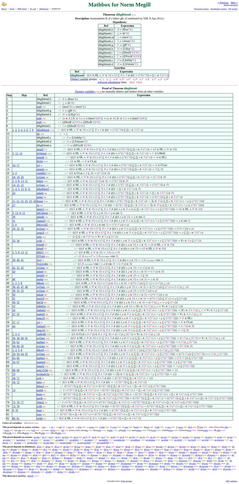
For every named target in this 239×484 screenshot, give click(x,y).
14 (20, 153)
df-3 (190, 458)
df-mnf (102, 458)
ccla (154, 430)
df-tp (176, 449)
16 (13, 165)
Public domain (126, 481)
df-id (47, 452)
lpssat (40, 201)
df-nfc (193, 446)
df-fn (35, 455)
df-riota (94, 455)
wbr (226, 427)
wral (137, 427)
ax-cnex (6, 440)
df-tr (38, 452)
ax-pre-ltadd (65, 442)
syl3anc (41, 286)
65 (26, 354)
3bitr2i (40, 402)
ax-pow (208, 437)
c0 (191, 427)
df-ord (205, 452)
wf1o (53, 430)
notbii (40, 390)
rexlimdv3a (43, 374)
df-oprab (117, 455)
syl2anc (41, 177)
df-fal (98, 446)
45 (18, 286)
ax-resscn (20, 440)
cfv (62, 430)
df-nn (170, 458)
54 (13, 310)
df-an (47, 446)
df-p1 (50, 463)
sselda (40, 279)
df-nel (214, 446)
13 (16, 153)
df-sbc (55, 449)
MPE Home (22, 9)
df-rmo (13, 449)
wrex (147, 427)
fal (38, 133)
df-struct (46, 460)
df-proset (183, 460)
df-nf (118, 446)
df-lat (61, 463)
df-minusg (153, 463)
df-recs (223, 455)
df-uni (196, 449)
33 (22, 228)
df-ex (108, 446)
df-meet (27, 463)
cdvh (26, 433)
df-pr (166, 449)
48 (26, 286)
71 (18, 378)
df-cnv (130, 452)
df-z (13, 460)
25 (30, 201)
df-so (80, 452)
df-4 (200, 458)
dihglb (30, 476)
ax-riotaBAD (103, 442)
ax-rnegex (219, 440)
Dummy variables (85, 91)
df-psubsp (125, 469)
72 (18, 382)
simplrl (40, 169)
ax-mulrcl (103, 440)
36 (18, 240)
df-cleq (171, 446)
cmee (138, 430)
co (87, 430)
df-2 (180, 458)
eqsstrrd (41, 362)
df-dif (76, 449)
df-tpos (173, 455)
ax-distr (164, 440)
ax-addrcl (74, 440)
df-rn (161, 452)
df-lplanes (84, 469)
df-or (57, 446)
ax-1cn (34, 440)
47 (22, 286)
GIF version (233, 9)
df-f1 (53, 455)
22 (22, 185)
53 (13, 306)
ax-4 (75, 437)
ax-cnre (17, 442)
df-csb (66, 449)
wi (52, 427)
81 (18, 418)
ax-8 (113, 437)
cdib (43, 433)
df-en (44, 458)
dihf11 (40, 252)
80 (13, 418)
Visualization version (218, 9)
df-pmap (140, 469)
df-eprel (58, 452)
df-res (171, 452)
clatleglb (41, 334)
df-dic (60, 472)
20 (22, 177)
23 (26, 201)
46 (13, 279)
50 (13, 294)
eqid (39, 106)
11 (26, 181)
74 (13, 390)
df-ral (224, 446)
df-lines (111, 469)
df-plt (209, 460)
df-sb (127, 446)
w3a (79, 427)
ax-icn (47, 440)
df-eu (148, 446)
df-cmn (217, 463)
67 (18, 362)
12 (17, 201)
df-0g (170, 460)
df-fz (33, 460)
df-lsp (162, 466)
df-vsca (158, 460)
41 (22, 260)
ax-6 (94, 437)
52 (18, 302)
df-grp (140, 463)
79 (16, 410)
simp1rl (41, 330)
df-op (186, 449)
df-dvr (113, 466)
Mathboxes (43, 9)
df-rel (119, 452)
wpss (180, 427)
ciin (201, 427)
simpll (40, 149)
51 (13, 298)
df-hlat (56, 469)
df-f (44, 455)
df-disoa (21, 472)
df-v (45, 449)
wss (169, 427)
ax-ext (164, 437)
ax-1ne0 (192, 440)
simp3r (40, 366)
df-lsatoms (188, 466)
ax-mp (37, 437)
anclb (40, 398)
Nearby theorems (231, 5)
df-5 (210, 458)
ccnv (7, 430)
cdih (59, 433)
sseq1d (40, 298)
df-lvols (98, 469)
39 (13, 260)
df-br (5, 452)
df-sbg (167, 463)
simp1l (40, 209)
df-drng (125, 466)
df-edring (7, 472)
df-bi (39, 446)
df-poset (197, 460)
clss (171, 430)
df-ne (203, 446)
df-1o (13, 458)
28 (13, 378)
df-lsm (205, 463)
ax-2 (51, 437)
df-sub (147, 458)
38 (13, 286)
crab (158, 427)
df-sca (146, 460)
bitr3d (40, 302)
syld (39, 378)
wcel (114, 427)
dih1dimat (42, 212)
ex (38, 205)
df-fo (63, 455)
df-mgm (86, 463)
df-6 (220, 458)
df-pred (193, 452)
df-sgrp (99, 463)
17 (18, 165)
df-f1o (73, 455)
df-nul (127, 449)
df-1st (151, 455)
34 (13, 362)
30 (13, 216)
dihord (40, 283)
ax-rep (175, 437)
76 (18, 402)
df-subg (179, 463)
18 (13, 177)
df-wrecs (211, 455)
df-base (95, 460)
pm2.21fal (42, 370)
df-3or (66, 446)
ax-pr (219, 437)
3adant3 (41, 220)
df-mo (138, 446)
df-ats (20, 469)
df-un (86, 449)
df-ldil (192, 469)
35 (13, 240)
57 (13, 322)
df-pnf (90, 458)
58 (13, 338)
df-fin (79, 458)
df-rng (27, 466)
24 (13, 193)
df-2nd (162, 455)
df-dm (151, 452)
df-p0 (39, 463)
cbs (99, 430)
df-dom (55, 458)
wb (60, 427)
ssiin (39, 236)
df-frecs (198, 455)
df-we (99, 452)
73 (13, 406)
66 (18, 358)
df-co (140, 452)
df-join (15, 463)
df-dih (72, 472)
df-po (70, 452)
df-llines (69, 469)
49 (13, 302)
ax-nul (197, 437)
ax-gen (65, 437)
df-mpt (28, 452)
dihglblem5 (43, 189)
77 (22, 402)
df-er (23, 458)
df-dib (48, 472)
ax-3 (57, 437)
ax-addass (135, 440)
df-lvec (174, 466)
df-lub (221, 460)
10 (13, 382)
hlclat (40, 161)
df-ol (216, 466)
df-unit (89, 466)
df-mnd (111, 463)
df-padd (153, 469)
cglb (124, 430)
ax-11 (142, 437)
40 (18, 260)
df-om (140, 455)
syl (38, 165)
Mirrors (4, 9)
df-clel (182, 446)
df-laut (179, 469)
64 (22, 354)
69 (18, 370)
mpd (39, 410)
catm (205, 430)
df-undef (186, 455)
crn (19, 430)
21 (18, 185)
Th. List (33, 9)
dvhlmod (42, 153)
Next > (234, 2)
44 (13, 271)
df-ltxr (124, 458)
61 (26, 338)
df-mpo (129, 455)
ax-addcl (59, 440)
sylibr (40, 418)
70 (13, 374)
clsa (189, 430)
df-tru (88, 446)
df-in (96, 449)
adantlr (40, 216)
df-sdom (68, 458)
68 (13, 370)
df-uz (22, 460)
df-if (137, 449)
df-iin (228, 449)
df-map (33, 458)
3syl (39, 260)
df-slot (71, 460)
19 (18, 177)
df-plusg (121, 460)
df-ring (49, 466)
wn (44, 427)
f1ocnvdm (42, 263)
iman (39, 394)
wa (69, 427)
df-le (135, 458)
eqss (39, 414)
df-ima (182, 452)
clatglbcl (41, 173)
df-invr (101, 466)
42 (13, 267)
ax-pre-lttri (32, 442)
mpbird (41, 314)
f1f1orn (41, 256)
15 (22, 201)
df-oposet (203, 466)
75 (13, 402)
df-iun (218, 449)
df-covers (7, 469)
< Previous (223, 2)
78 (18, 406)
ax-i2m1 (178, 440)
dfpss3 (40, 386)
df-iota (14, 455)
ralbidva (41, 306)
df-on (215, 452)
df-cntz (192, 463)
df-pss (116, 449)
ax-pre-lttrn (48, 442)
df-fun (25, 455)
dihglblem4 (43, 129)
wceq (91, 427)
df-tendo (227, 469)
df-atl (31, 469)
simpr (40, 197)
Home (12, 9)
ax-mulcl (89, 440)
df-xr (113, 458)
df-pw (146, 449)
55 (18, 314)
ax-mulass (150, 440)
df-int (207, 449)
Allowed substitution (108, 82)
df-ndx (83, 460)
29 (13, 228)
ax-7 (103, 437)
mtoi (39, 382)
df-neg (159, 458)
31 (13, 220)
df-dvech (35, 472)
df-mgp (14, 466)
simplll (40, 157)
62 (18, 342)
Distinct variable (79, 79)
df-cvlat (43, 469)
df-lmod (139, 466)
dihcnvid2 (42, 224)
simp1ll (41, 318)
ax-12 (153, 437)
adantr (40, 193)
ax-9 (122, 437)
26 (34, 201)
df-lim (226, 452)
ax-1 (44, 437)
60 (22, 338)
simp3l (40, 232)
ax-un (230, 437)
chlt (218, 430)
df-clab (159, 446)
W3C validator (231, 481)
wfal (103, 427)
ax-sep (186, 437)
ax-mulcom (119, 440)
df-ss (106, 449)
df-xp (109, 452)
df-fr (89, 452)
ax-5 (85, 437)
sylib (39, 240)
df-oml (228, 466)
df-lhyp (166, 469)
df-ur (38, 466)
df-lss (151, 466)
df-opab (16, 452)
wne (126, 427)
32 (18, 228)
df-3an (77, 446)
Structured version (201, 9)
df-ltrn (203, 469)
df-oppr (62, 466)
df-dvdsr (76, 466)
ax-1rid (205, 440)
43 (22, 267)
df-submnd (126, 463)
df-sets (58, 460)
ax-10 (132, 437)
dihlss (40, 181)
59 (18, 338)
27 (13, 205)
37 (13, 314)
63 (13, 358)
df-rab (35, 449)
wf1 (33, 430)
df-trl (214, 469)
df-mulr (134, 460)
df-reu (24, 449)
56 (13, 342)
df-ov (105, 455)
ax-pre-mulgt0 (84, 442)
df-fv (83, 455)
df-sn (156, 449)
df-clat (73, 463)
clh (9, 433)
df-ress (108, 460)
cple (111, 430)
